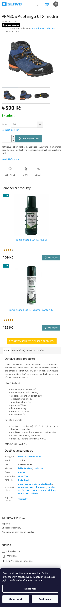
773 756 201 (12, 556)
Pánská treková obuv (29, 456)
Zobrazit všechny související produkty (31, 341)
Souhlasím (45, 599)
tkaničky (22, 499)
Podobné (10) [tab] (18, 350)
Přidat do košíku (30, 138)
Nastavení (30, 588)
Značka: (11, 31)
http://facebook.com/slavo (19, 561)
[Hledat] (39, 4)
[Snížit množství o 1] (13, 140)
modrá (21, 472)
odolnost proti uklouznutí (32, 487)
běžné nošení (25, 468)
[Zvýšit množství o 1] (13, 137)
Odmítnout (15, 599)
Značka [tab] (40, 350)
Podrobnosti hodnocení (43, 28)
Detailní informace (10, 159)
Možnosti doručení (11, 130)
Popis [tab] (7, 350)
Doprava (6, 523)
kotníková (23, 480)
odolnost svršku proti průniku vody (38, 489)
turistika (38, 468)
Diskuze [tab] (31, 350)
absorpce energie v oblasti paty (35, 484)
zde (40, 580)
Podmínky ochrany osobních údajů (18, 532)
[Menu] (55, 4)
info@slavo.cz (13, 551)
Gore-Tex (23, 476)
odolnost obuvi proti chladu (37, 492)
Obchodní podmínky (11, 527)
